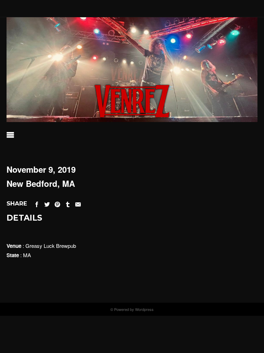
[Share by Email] (78, 203)
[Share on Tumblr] (67, 203)
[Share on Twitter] (47, 203)
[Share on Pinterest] (57, 203)
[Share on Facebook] (37, 203)
